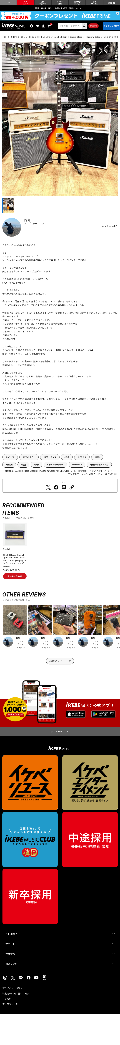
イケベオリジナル (56, 464)
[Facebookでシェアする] (56, 487)
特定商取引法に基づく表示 (15, 993)
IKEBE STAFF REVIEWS (39, 37)
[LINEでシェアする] (64, 487)
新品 (67, 457)
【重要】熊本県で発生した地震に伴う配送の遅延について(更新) (60, 8)
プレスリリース (10, 1004)
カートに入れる (15, 576)
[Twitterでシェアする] (48, 487)
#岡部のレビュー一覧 (60, 661)
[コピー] (71, 487)
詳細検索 (93, 26)
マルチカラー (29, 457)
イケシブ (83, 457)
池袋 (24, 464)
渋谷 (98, 457)
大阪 (37, 464)
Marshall (77, 464)
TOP (4, 37)
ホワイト (11, 457)
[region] (60, 552)
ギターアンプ (50, 457)
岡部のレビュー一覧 (99, 464)
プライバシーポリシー (13, 988)
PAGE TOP (62, 731)
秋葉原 (10, 464)
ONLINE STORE (17, 37)
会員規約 (6, 999)
